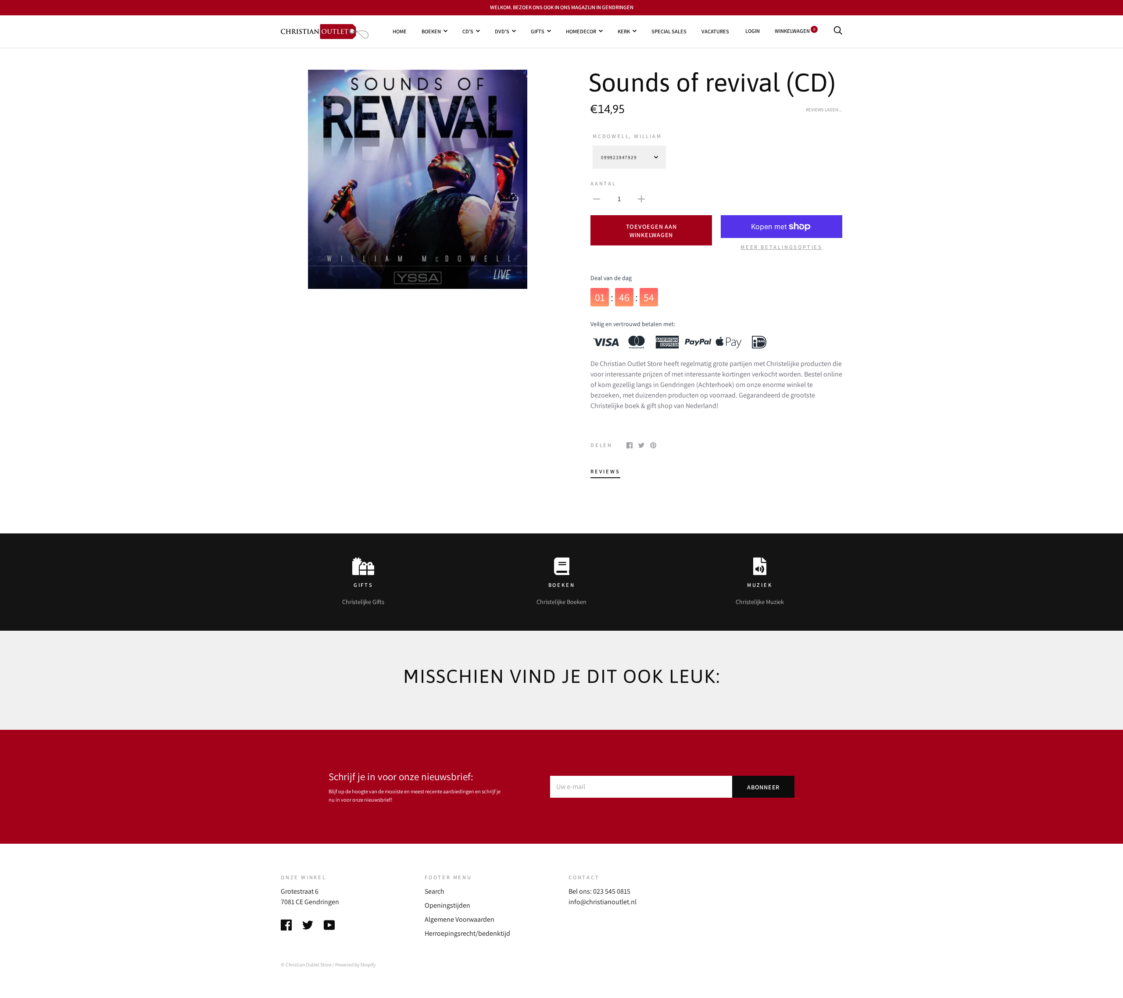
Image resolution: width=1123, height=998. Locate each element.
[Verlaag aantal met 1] (596, 198)
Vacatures (715, 31)
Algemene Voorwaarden (459, 919)
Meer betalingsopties (781, 247)
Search (434, 891)
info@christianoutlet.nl (603, 901)
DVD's (502, 31)
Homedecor (581, 31)
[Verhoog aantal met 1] (641, 198)
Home (400, 31)
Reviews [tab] (605, 471)
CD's (467, 31)
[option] (417, 179)
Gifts (537, 31)
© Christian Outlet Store (306, 964)
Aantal (603, 183)
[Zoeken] (837, 31)
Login (752, 31)
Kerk (624, 31)
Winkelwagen (795, 31)
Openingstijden (447, 905)
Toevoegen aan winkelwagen (651, 230)
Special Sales (669, 31)
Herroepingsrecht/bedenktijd (467, 933)
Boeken (431, 31)
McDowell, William (627, 136)
